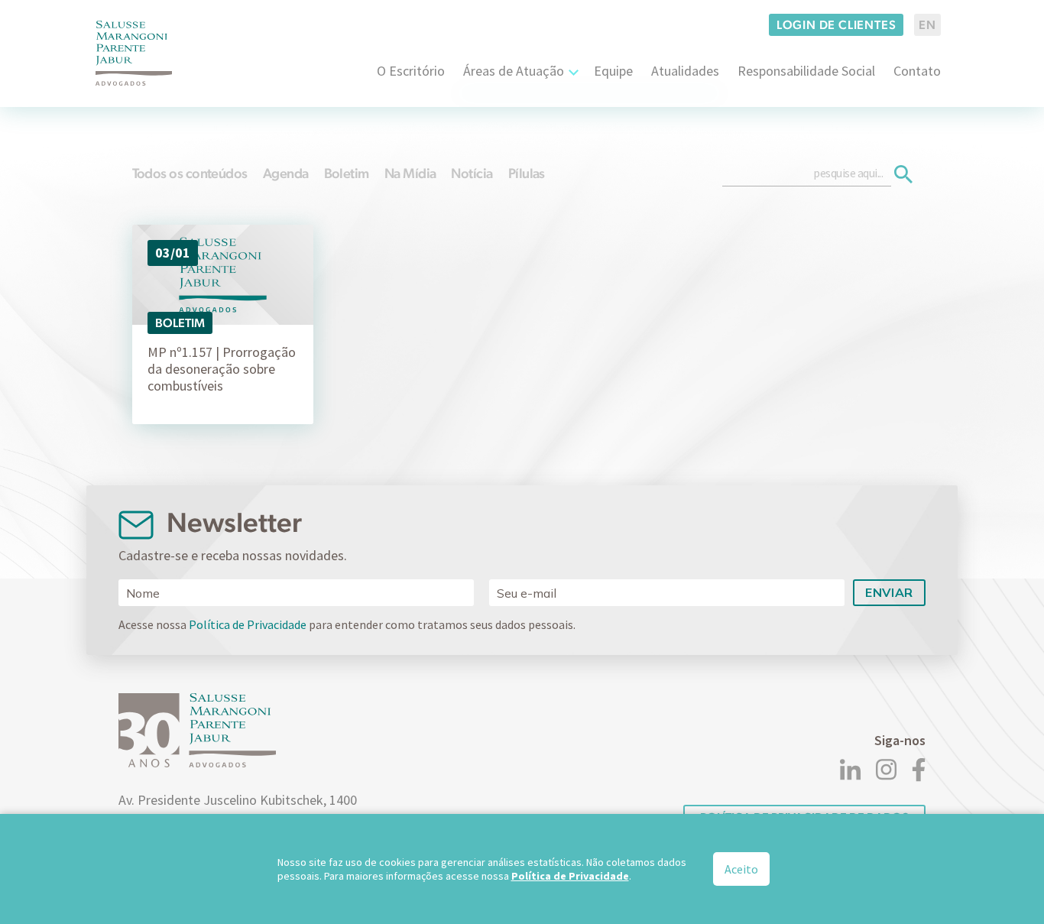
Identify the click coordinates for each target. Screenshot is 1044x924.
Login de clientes (836, 25)
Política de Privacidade (247, 624)
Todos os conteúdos (190, 173)
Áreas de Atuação (513, 70)
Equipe (613, 70)
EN (927, 25)
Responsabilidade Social (806, 70)
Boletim (346, 173)
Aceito (741, 869)
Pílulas (526, 173)
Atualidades (685, 70)
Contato (917, 70)
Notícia (471, 173)
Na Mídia (410, 173)
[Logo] (134, 53)
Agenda (286, 173)
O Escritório (411, 70)
